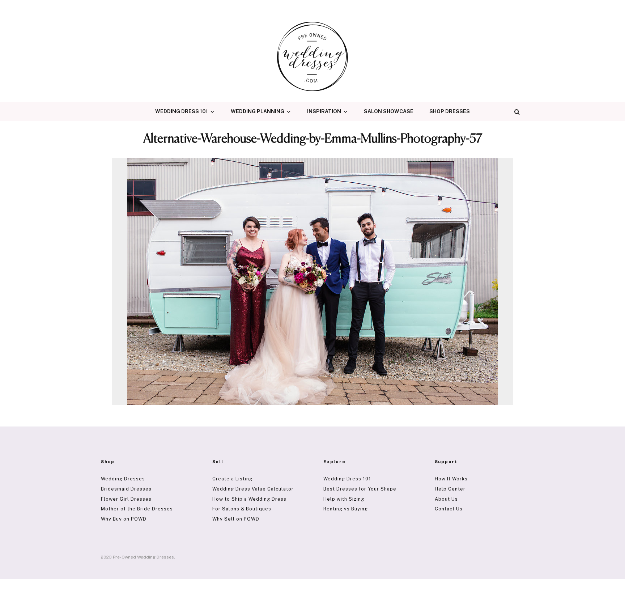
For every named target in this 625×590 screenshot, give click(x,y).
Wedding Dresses (123, 478)
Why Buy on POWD (123, 519)
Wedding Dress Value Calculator (253, 489)
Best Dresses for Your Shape (359, 489)
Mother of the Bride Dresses (137, 509)
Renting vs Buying (345, 509)
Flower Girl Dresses (126, 499)
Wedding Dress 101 (181, 111)
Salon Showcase (388, 111)
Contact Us (449, 509)
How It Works (451, 478)
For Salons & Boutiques (241, 509)
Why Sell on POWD (235, 519)
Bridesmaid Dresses (126, 489)
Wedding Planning (257, 111)
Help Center (450, 489)
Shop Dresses (449, 111)
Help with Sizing (343, 499)
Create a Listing (232, 478)
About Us (446, 499)
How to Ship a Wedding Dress (249, 499)
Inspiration (324, 111)
